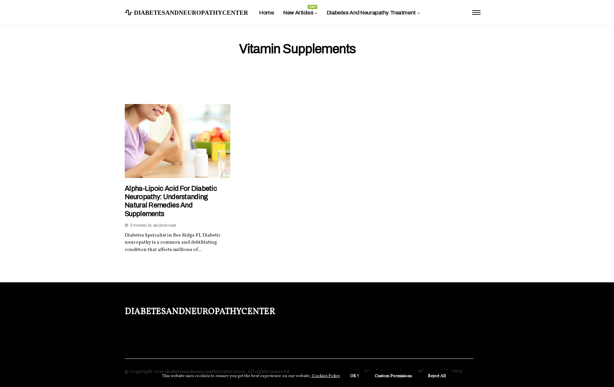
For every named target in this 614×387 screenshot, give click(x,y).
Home (266, 13)
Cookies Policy (325, 376)
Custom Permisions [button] (393, 376)
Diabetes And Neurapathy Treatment (371, 13)
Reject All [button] (437, 376)
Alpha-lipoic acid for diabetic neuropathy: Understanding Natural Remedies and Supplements (171, 201)
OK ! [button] (354, 376)
